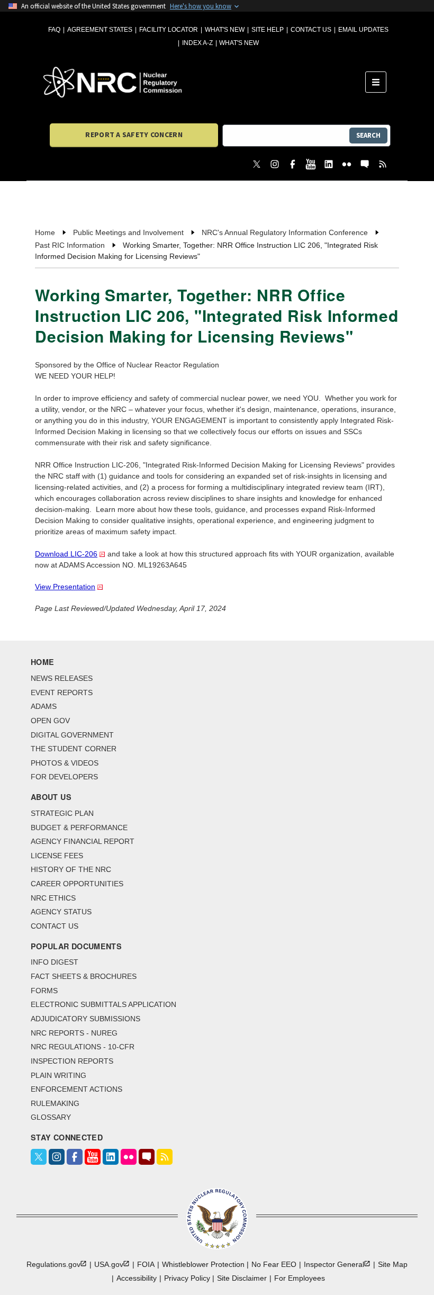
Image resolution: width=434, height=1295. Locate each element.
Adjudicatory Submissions (85, 1018)
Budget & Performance (79, 827)
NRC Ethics (53, 898)
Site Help (267, 29)
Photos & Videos (64, 763)
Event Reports (62, 692)
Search (368, 135)
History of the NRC (71, 869)
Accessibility (136, 1278)
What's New (225, 29)
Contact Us (311, 29)
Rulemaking (55, 1103)
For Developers (64, 776)
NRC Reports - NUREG (74, 1033)
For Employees (299, 1278)
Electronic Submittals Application (103, 1004)
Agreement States (99, 29)
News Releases (62, 678)
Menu (379, 82)
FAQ (54, 29)
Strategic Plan (62, 813)
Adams (44, 706)
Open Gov (50, 720)
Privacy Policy (187, 1278)
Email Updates (363, 29)
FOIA (146, 1264)
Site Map (393, 1264)
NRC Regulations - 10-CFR (82, 1046)
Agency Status (61, 911)
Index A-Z (197, 43)
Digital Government (72, 735)
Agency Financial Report (82, 841)
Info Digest (54, 962)
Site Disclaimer (242, 1278)
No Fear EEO (273, 1264)
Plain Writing (58, 1075)
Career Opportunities (77, 883)
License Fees (57, 855)
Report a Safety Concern (133, 134)
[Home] (204, 82)
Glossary (51, 1117)
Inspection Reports (72, 1061)
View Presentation (65, 586)
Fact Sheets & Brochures (84, 976)
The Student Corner (73, 748)
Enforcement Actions (76, 1089)
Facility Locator (168, 29)
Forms (44, 990)
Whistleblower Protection (203, 1264)
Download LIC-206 (66, 554)
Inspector (334, 1264)
